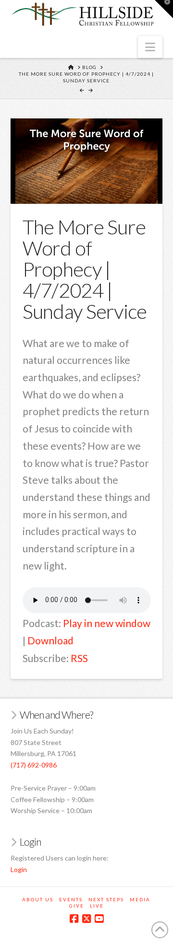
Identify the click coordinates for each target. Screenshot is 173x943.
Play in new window (106, 623)
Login (19, 869)
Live (97, 905)
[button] (150, 47)
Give (76, 905)
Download (50, 640)
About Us (37, 899)
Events (71, 899)
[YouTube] (99, 919)
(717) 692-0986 (34, 765)
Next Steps (106, 899)
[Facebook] (74, 919)
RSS (79, 658)
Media (140, 899)
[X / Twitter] (86, 919)
